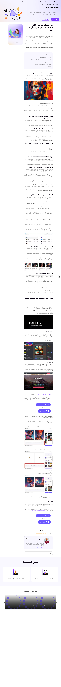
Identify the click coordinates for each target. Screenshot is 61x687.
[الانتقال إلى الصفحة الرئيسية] (56, 1)
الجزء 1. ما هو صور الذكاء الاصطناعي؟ (45, 57)
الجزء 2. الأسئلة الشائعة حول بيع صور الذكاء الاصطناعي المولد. (41, 59)
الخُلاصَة (49, 66)
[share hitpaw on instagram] (59, 277)
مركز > (59, 4)
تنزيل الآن (54, 19)
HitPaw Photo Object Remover (44, 577)
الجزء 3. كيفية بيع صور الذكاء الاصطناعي (44, 62)
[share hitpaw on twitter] (59, 276)
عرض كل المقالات (41, 547)
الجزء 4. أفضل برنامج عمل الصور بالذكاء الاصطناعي (42, 64)
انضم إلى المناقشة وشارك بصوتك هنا (44, 553)
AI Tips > (57, 4)
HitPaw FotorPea (15, 577)
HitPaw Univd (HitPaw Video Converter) (44, 394)
